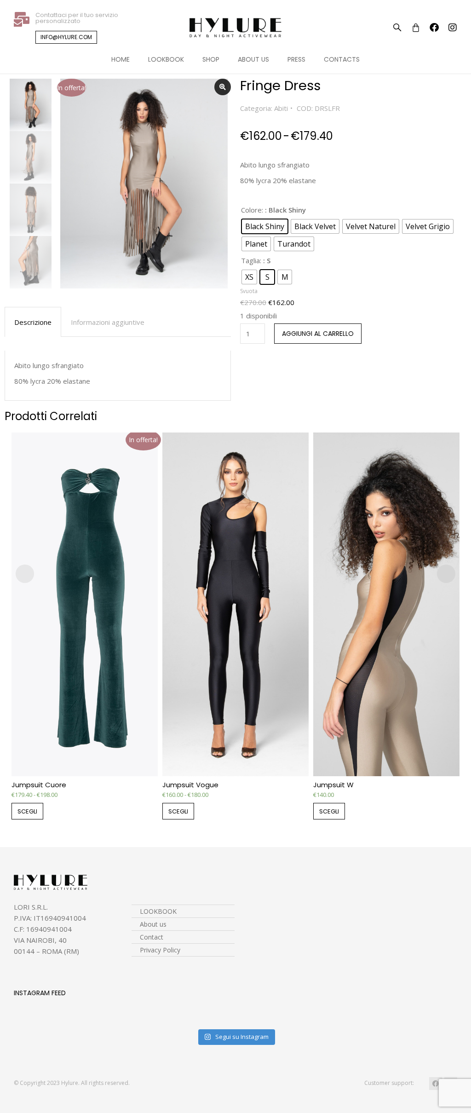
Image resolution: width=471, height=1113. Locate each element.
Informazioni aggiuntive (107, 322)
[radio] (264, 226)
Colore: (252, 209)
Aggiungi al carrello (318, 333)
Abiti (281, 108)
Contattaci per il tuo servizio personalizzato (76, 18)
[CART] (415, 27)
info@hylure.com (66, 37)
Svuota (249, 291)
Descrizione (33, 322)
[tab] (33, 322)
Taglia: (251, 260)
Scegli (27, 811)
